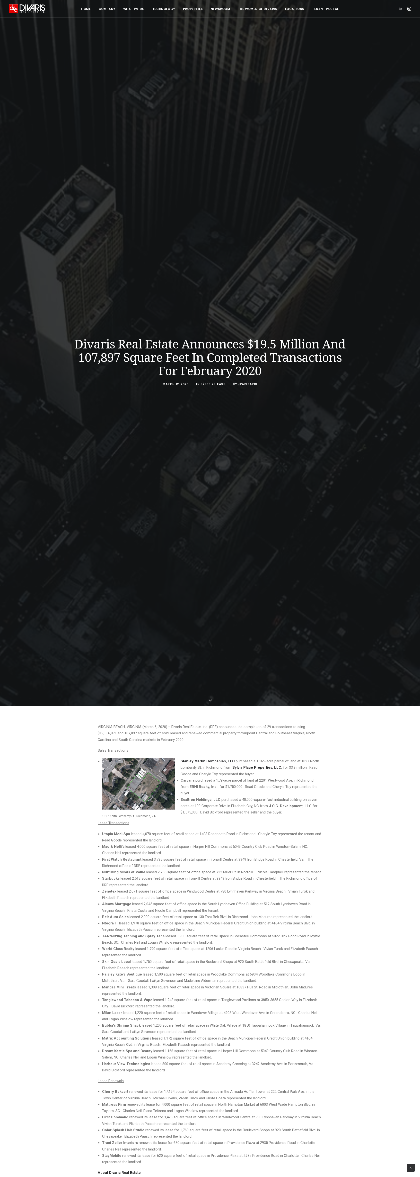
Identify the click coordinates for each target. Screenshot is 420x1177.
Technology (163, 9)
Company (107, 9)
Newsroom (220, 9)
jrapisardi (247, 384)
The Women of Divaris (257, 9)
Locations (294, 9)
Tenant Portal (325, 9)
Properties (193, 9)
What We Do (134, 9)
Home (86, 9)
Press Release (213, 384)
